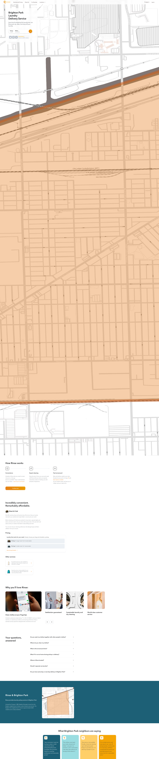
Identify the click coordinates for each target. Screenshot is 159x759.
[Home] (6, 2)
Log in (153, 2)
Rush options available (58, 479)
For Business (34, 2)
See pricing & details (11, 550)
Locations (42, 2)
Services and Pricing (17, 2)
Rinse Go (27, 2)
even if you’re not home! (18, 481)
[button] (68, 477)
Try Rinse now (15, 488)
